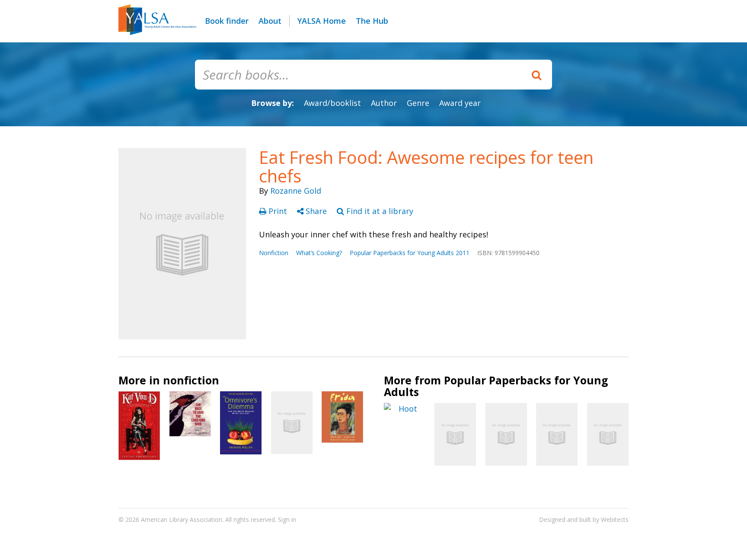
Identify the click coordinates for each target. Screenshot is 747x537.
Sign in (287, 519)
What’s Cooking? (319, 253)
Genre (418, 103)
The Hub (372, 21)
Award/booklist (332, 103)
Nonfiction (273, 253)
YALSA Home (321, 21)
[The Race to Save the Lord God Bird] (190, 413)
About (270, 21)
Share (316, 211)
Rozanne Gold (295, 190)
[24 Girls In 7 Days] (608, 434)
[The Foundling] (455, 434)
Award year (460, 103)
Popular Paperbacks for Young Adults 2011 (409, 253)
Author (384, 103)
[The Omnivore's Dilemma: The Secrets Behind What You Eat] (241, 422)
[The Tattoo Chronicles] (139, 425)
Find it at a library (378, 211)
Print (277, 211)
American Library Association (181, 519)
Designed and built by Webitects (584, 519)
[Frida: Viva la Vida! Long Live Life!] (342, 417)
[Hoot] (404, 409)
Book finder (227, 21)
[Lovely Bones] (557, 434)
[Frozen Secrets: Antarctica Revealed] (292, 422)
